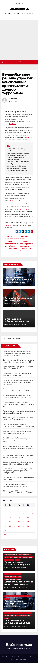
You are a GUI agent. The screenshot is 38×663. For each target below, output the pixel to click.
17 (5, 522)
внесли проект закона (21, 209)
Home (11, 659)
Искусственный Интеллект (23, 596)
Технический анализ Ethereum (13, 579)
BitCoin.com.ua (19, 8)
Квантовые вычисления (11, 554)
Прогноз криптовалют (10, 576)
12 (14, 517)
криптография (17, 557)
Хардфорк (11, 559)
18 (10, 522)
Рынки (19, 576)
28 (23, 526)
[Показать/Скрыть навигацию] (20, 62)
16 (32, 517)
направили (28, 137)
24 (5, 526)
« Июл (5, 534)
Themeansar (33, 657)
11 (10, 517)
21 (23, 522)
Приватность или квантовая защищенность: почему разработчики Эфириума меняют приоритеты (18, 353)
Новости (7, 598)
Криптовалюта (8, 557)
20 (19, 522)
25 (10, 526)
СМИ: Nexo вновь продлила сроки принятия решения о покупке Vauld (26, 242)
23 (32, 522)
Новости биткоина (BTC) (11, 615)
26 (14, 526)
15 (28, 517)
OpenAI (6, 596)
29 (28, 526)
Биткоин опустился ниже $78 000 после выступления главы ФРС (19, 300)
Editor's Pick (8, 612)
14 (23, 517)
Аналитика (28, 612)
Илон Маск (12, 596)
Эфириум (17, 559)
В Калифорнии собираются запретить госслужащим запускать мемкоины (18, 322)
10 (5, 517)
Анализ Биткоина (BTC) (18, 612)
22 (28, 522)
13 (19, 517)
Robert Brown (15, 99)
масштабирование (27, 557)
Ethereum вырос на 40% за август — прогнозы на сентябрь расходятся (18, 584)
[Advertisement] (19, 40)
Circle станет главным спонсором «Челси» (17, 477)
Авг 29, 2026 (10, 567)
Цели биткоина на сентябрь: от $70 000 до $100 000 (17, 622)
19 (14, 522)
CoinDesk (12, 124)
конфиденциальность (24, 554)
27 (19, 526)
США (6, 559)
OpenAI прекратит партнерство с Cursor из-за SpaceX (18, 279)
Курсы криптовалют (21, 659)
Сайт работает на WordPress (10, 657)
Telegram (8, 225)
